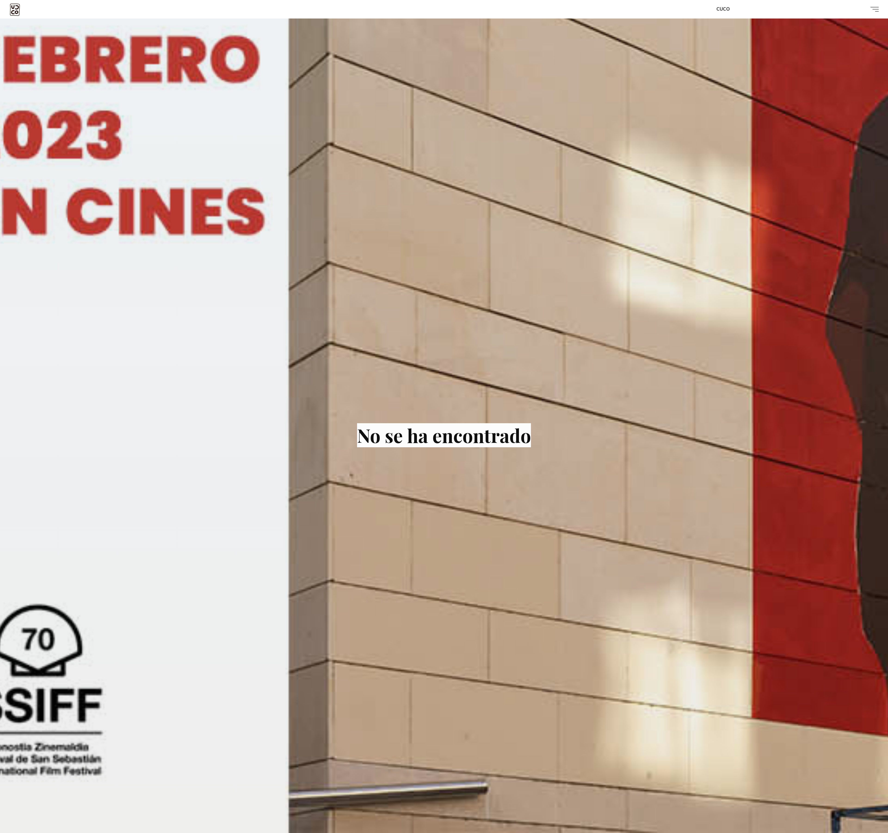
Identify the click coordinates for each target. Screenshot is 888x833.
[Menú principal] (874, 9)
